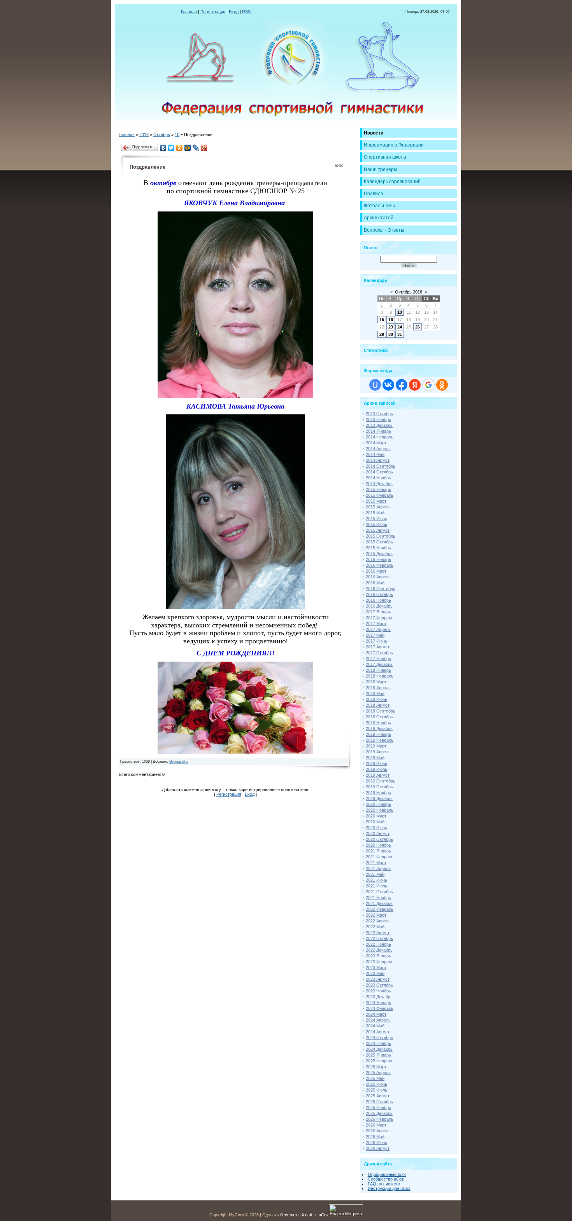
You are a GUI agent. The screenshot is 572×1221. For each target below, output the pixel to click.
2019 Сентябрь (380, 781)
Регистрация (212, 11)
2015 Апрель (378, 507)
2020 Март (376, 816)
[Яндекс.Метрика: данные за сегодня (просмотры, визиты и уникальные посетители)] (346, 1210)
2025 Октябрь (379, 1101)
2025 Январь (378, 1055)
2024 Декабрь (379, 1049)
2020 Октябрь (379, 839)
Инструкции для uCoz (389, 1188)
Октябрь (161, 134)
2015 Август (378, 530)
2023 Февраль (379, 961)
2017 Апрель (378, 629)
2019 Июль (376, 769)
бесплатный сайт (297, 1214)
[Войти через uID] (375, 385)
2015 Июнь (376, 518)
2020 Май (375, 821)
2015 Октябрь (379, 542)
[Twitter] (171, 148)
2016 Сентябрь (380, 588)
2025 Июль (376, 1090)
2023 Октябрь (379, 985)
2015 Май (375, 512)
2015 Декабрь (379, 553)
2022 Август (378, 932)
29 (381, 334)
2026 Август (378, 1148)
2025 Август (378, 1095)
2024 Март (376, 1014)
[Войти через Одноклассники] (442, 385)
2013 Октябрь (379, 413)
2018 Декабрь (379, 728)
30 (390, 334)
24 (399, 327)
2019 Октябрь (379, 786)
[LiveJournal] (196, 148)
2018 (144, 134)
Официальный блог (387, 1174)
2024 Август (378, 1031)
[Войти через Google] (428, 385)
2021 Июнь (376, 880)
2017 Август (378, 647)
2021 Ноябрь (378, 897)
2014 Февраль (379, 437)
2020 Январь (378, 804)
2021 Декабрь (379, 903)
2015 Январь (378, 489)
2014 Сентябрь (380, 466)
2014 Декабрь (379, 483)
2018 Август (378, 705)
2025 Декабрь (379, 1113)
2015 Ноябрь (378, 547)
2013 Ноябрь (378, 419)
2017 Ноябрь (378, 658)
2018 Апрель (378, 687)
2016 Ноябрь (378, 600)
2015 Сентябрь (380, 536)
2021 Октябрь (379, 891)
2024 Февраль (379, 1008)
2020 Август (378, 833)
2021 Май (375, 874)
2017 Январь (378, 612)
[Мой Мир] (188, 148)
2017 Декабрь (379, 664)
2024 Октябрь (379, 1037)
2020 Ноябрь (378, 845)
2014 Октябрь (379, 472)
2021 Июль (376, 886)
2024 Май (375, 1026)
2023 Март (376, 967)
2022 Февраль (379, 909)
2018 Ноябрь (378, 722)
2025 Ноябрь (378, 1107)
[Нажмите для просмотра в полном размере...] (235, 396)
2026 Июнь (376, 1142)
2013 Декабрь (379, 425)
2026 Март (376, 1125)
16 (390, 319)
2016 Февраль (379, 565)
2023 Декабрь (379, 996)
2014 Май (375, 454)
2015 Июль (376, 524)
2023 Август (378, 979)
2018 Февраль (379, 676)
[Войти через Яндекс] (415, 385)
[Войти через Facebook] (401, 385)
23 (390, 327)
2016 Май (375, 582)
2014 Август (378, 460)
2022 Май (375, 926)
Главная (189, 11)
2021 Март (376, 862)
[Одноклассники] (179, 148)
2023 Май (375, 973)
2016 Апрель (378, 577)
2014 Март (376, 442)
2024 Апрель (378, 1020)
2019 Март (376, 746)
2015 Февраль (379, 495)
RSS (246, 11)
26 (417, 327)
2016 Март (376, 571)
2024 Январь (378, 1002)
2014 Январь (378, 431)
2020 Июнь (376, 827)
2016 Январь (378, 559)
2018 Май (375, 693)
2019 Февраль (379, 740)
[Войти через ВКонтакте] (388, 385)
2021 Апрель (378, 868)
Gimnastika (178, 761)
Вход (234, 11)
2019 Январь (378, 734)
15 (381, 319)
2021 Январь (378, 851)
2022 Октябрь (379, 938)
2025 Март (376, 1066)
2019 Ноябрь (378, 792)
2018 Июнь (376, 699)
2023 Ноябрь (378, 991)
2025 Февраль (379, 1061)
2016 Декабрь (379, 606)
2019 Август (378, 775)
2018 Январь (378, 670)
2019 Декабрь (379, 798)
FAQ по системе (384, 1183)
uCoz (324, 1214)
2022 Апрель (378, 921)
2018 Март (376, 681)
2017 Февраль (379, 617)
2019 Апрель (378, 751)
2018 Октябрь (379, 716)
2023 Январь (378, 956)
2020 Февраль (379, 810)
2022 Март (376, 915)
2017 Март (376, 623)
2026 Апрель (378, 1130)
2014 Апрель (378, 448)
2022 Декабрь (379, 950)
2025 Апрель (378, 1072)
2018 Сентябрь (380, 711)
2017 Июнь (376, 641)
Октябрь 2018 (408, 292)
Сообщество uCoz (386, 1179)
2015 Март (376, 501)
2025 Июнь (376, 1084)
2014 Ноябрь (378, 477)
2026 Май (375, 1136)
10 (177, 134)
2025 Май (375, 1078)
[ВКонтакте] (163, 148)
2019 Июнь (376, 763)
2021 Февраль (379, 856)
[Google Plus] (204, 148)
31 (399, 334)
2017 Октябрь (379, 652)
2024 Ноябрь (378, 1043)
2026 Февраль (379, 1119)
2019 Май (375, 757)
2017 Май (375, 635)
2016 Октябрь (379, 594)
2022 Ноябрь (378, 944)
